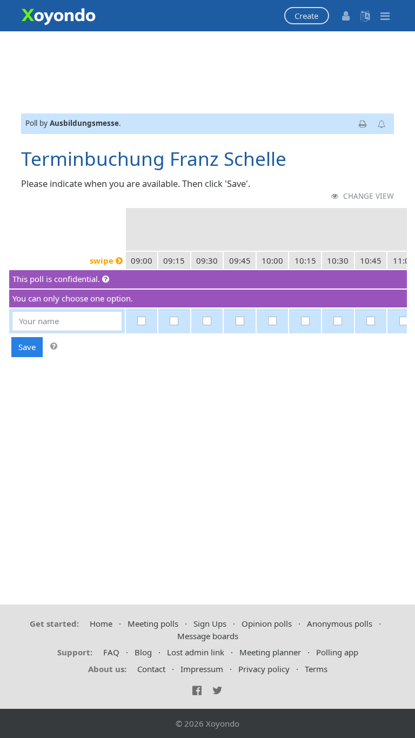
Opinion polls (267, 623)
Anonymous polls (339, 623)
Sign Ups (209, 623)
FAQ (111, 652)
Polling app (337, 652)
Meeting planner (270, 652)
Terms (316, 668)
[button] (307, 15)
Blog (143, 652)
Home (101, 623)
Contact (151, 668)
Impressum (201, 668)
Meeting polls (153, 623)
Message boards (207, 635)
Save (27, 346)
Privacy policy (264, 668)
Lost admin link (195, 652)
